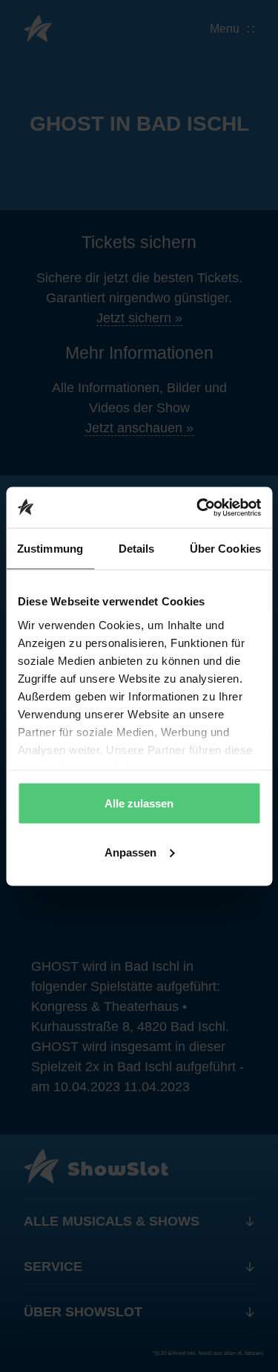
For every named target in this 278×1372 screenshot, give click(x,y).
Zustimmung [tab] (50, 548)
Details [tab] (137, 548)
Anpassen (130, 851)
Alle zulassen (139, 803)
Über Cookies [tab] (225, 548)
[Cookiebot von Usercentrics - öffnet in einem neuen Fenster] (198, 507)
